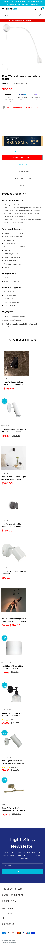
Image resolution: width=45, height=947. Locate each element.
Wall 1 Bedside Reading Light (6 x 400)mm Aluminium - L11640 (13, 620)
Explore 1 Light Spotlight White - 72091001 (13, 572)
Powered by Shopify (9, 942)
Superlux (5, 804)
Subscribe (22, 872)
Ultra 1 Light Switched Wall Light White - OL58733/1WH (12, 762)
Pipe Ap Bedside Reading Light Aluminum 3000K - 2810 (13, 478)
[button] (13, 720)
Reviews (22, 185)
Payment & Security (22, 178)
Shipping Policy (22, 171)
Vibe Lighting (6, 426)
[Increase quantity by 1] (15, 151)
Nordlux (6, 83)
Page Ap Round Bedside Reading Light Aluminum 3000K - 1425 (11, 525)
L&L (2, 615)
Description (22, 164)
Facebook (8, 914)
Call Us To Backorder (22, 158)
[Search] (40, 15)
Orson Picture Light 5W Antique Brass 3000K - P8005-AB (13, 809)
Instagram (8, 918)
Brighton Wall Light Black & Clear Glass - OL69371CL (12, 714)
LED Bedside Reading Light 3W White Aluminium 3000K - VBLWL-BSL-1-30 (13, 430)
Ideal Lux (7, 378)
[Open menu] (3, 9)
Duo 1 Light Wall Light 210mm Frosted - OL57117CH (13, 667)
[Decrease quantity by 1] (4, 151)
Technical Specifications (11, 320)
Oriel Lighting (6, 662)
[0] (41, 9)
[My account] (36, 9)
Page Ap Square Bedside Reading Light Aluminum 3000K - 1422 (14, 383)
